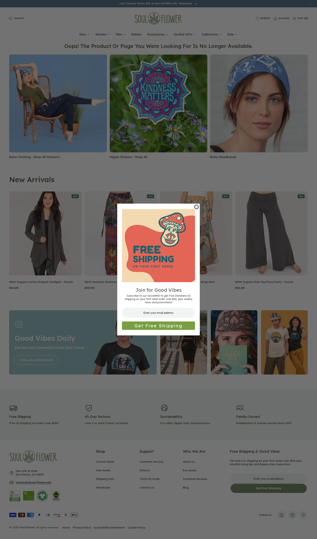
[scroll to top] (310, 532)
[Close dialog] (196, 207)
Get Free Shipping (158, 325)
